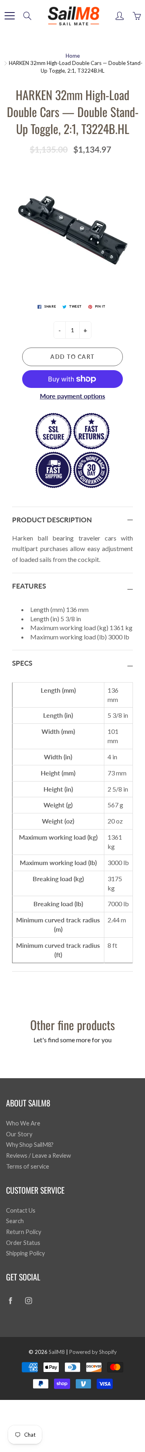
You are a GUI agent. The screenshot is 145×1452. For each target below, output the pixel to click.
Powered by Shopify (93, 1352)
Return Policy (23, 1231)
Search (15, 1220)
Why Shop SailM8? (30, 1144)
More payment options (72, 396)
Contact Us (20, 1210)
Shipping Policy (25, 1253)
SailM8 (57, 1352)
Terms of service (27, 1166)
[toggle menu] (9, 16)
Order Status (23, 1242)
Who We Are (23, 1123)
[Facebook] (10, 1300)
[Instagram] (28, 1300)
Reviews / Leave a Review (38, 1155)
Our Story (19, 1134)
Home (73, 55)
